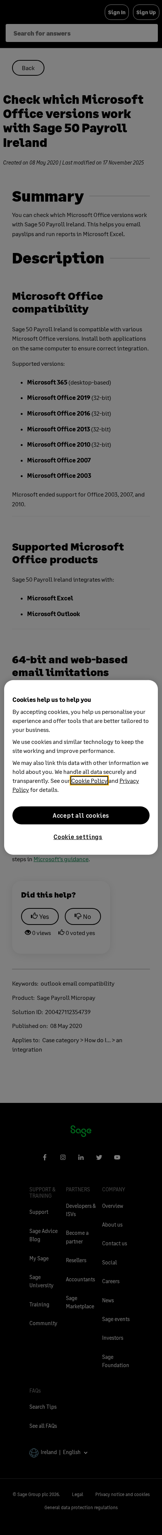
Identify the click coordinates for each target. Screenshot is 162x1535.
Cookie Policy (89, 780)
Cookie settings (77, 836)
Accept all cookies (81, 815)
